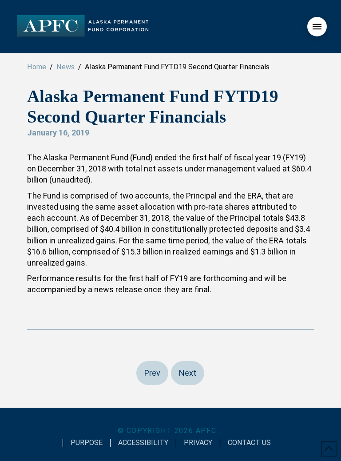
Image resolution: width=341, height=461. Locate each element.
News (65, 67)
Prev (152, 373)
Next (187, 373)
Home (36, 67)
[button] (317, 26)
